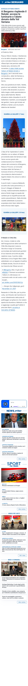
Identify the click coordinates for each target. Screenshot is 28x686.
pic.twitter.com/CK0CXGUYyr (12, 282)
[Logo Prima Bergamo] (14, 2)
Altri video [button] (22, 555)
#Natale (5, 272)
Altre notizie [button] (21, 459)
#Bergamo (7, 270)
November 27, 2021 (9, 289)
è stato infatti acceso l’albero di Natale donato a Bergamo (12, 71)
